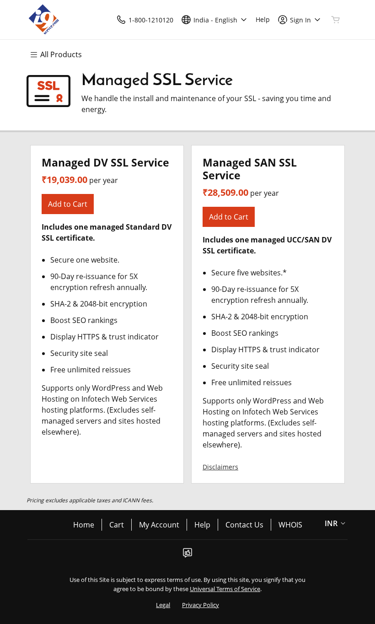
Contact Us (244, 525)
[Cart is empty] (336, 20)
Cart (116, 525)
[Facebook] (187, 555)
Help (202, 525)
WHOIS (290, 525)
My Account (159, 525)
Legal (163, 605)
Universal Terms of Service (225, 589)
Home (83, 525)
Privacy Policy (200, 605)
